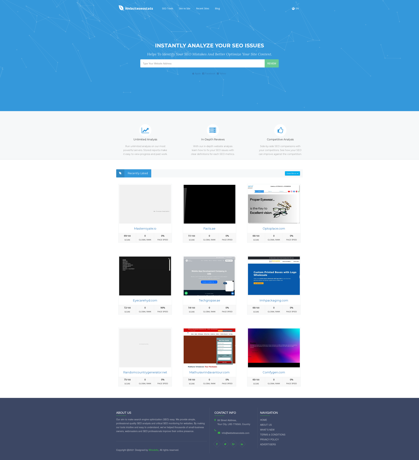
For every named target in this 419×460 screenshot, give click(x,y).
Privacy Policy (269, 439)
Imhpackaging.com (274, 300)
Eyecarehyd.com (145, 300)
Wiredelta (153, 450)
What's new (267, 429)
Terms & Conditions (272, 434)
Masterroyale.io (145, 228)
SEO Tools (167, 8)
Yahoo (222, 73)
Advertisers (268, 444)
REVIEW (271, 63)
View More (292, 173)
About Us (266, 424)
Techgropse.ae (209, 300)
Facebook (209, 73)
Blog (217, 8)
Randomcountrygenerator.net (145, 372)
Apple (197, 73)
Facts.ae (209, 228)
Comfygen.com (274, 372)
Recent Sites (202, 8)
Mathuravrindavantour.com (209, 372)
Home (263, 419)
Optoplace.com (274, 228)
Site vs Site (184, 8)
